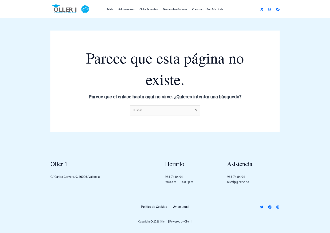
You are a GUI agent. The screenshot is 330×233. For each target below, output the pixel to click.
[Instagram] (270, 9)
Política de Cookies (154, 207)
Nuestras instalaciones (175, 9)
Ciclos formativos (148, 9)
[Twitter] (262, 207)
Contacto (197, 9)
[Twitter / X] (262, 9)
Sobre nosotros (126, 9)
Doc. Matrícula (215, 9)
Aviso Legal (181, 207)
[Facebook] (278, 9)
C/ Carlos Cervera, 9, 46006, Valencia (75, 177)
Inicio (110, 9)
